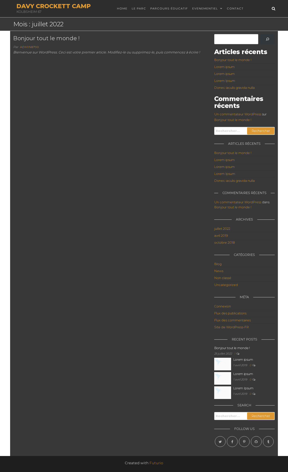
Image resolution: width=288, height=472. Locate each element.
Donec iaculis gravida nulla (234, 88)
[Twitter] (220, 441)
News (218, 271)
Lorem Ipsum (224, 81)
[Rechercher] (267, 39)
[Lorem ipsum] (222, 364)
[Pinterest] (244, 441)
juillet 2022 (222, 229)
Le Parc (139, 8)
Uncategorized (226, 285)
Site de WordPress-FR (231, 327)
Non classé (222, 278)
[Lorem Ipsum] (222, 392)
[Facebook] (232, 441)
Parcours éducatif (169, 8)
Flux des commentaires (232, 320)
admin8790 (29, 47)
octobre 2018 (224, 243)
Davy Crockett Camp (53, 6)
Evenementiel (205, 8)
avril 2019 (221, 236)
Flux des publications (230, 313)
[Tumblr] (268, 441)
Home (122, 8)
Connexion (222, 306)
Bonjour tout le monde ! (46, 38)
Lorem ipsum (224, 67)
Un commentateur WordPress (237, 114)
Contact (235, 8)
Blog (218, 264)
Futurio (156, 463)
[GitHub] (256, 441)
